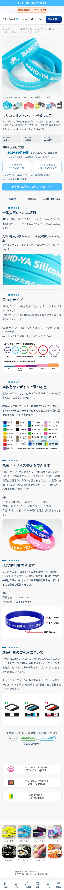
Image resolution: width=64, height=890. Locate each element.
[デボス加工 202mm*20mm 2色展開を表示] (40, 105)
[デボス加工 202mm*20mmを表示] (29, 105)
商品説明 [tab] (12, 199)
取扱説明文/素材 (42, 175)
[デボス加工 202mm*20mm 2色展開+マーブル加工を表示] (51, 105)
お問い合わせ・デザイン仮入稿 (32, 10)
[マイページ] (32, 19)
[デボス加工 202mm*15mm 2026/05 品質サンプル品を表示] (7, 105)
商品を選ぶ (53, 19)
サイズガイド (8, 175)
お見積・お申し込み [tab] (51, 199)
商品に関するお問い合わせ (14, 179)
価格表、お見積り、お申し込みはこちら (32, 186)
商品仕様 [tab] (32, 199)
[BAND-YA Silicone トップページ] (14, 19)
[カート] (40, 19)
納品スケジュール (25, 175)
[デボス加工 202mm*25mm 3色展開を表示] (18, 105)
